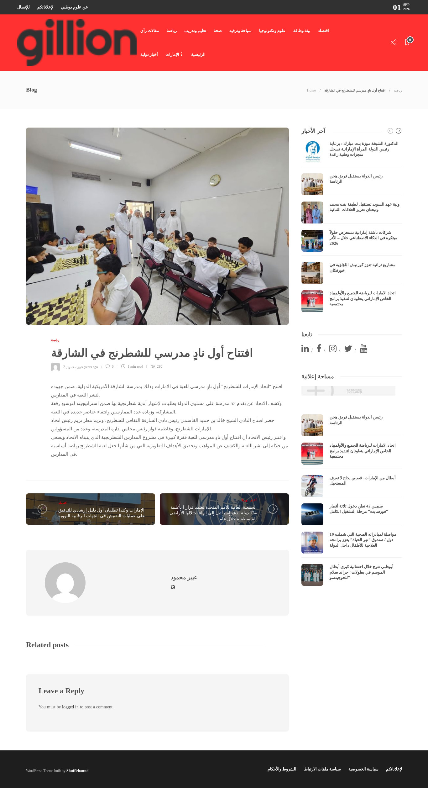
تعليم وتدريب (195, 30)
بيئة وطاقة (302, 30)
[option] (351, 226)
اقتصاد (323, 30)
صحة (218, 30)
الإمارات (172, 54)
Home (311, 90)
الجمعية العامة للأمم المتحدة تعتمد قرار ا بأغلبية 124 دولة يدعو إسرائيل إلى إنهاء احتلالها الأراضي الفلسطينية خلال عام (213, 513)
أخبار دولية (149, 54)
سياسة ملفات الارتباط (322, 769)
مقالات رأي (149, 30)
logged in (70, 707)
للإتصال (23, 7)
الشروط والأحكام (282, 769)
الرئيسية (198, 54)
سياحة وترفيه (240, 30)
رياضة (172, 30)
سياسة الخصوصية (363, 769)
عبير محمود (75, 366)
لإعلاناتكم (45, 7)
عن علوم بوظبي (74, 7)
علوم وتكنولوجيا (272, 30)
